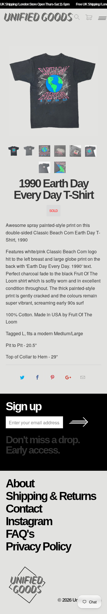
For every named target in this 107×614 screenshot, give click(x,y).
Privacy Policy (38, 546)
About (20, 483)
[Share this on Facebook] (37, 377)
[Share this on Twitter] (22, 377)
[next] (96, 91)
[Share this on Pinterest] (53, 377)
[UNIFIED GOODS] (38, 20)
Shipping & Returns (51, 496)
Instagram (29, 521)
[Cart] (88, 18)
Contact (24, 508)
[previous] (11, 91)
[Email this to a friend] (83, 377)
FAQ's (20, 533)
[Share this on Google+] (68, 377)
